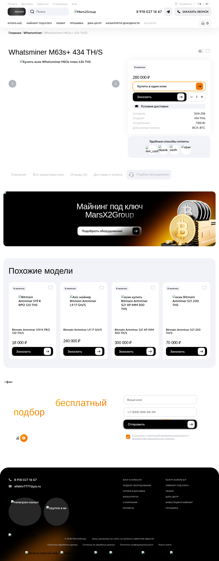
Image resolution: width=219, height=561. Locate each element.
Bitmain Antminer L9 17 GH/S (82, 329)
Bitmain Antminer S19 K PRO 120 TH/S (31, 331)
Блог (74, 3)
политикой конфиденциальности (167, 435)
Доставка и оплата (108, 174)
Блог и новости (132, 479)
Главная (15, 33)
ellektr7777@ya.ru (27, 486)
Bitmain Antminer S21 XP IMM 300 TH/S (134, 331)
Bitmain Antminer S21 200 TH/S (183, 331)
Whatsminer (32, 33)
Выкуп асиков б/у (176, 479)
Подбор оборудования (137, 485)
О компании (60, 3)
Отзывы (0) (78, 174)
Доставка (27, 3)
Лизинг (61, 23)
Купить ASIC (15, 23)
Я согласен (138, 435)
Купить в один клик (152, 86)
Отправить (136, 424)
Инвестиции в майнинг (179, 502)
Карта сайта (165, 544)
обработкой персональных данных (153, 438)
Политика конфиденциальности (136, 544)
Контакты (150, 23)
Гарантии (43, 3)
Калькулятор (130, 496)
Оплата (12, 3)
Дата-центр (94, 23)
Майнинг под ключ (39, 23)
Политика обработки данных (62, 544)
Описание (18, 174)
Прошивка (76, 23)
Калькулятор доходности (123, 23)
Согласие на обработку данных (99, 544)
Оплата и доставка (134, 491)
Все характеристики (48, 174)
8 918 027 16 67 (149, 11)
